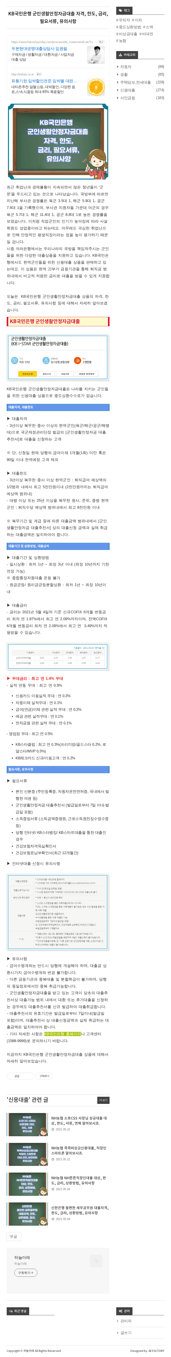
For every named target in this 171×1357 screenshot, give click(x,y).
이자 (138, 20)
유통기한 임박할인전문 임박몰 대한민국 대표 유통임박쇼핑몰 (44, 81)
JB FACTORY (156, 1351)
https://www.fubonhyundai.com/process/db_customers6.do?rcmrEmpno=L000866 (53, 42)
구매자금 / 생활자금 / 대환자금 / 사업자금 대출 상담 (42, 57)
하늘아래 (22, 1257)
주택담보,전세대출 (135, 82)
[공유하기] (23, 1076)
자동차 (125, 67)
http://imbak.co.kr (22, 74)
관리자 (126, 1321)
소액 (149, 27)
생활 (123, 74)
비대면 (147, 34)
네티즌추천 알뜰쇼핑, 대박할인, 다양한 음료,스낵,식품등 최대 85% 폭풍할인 (43, 89)
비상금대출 (128, 34)
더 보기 (103, 1100)
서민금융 (127, 98)
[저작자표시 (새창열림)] (55, 1076)
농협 (122, 41)
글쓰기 (126, 1333)
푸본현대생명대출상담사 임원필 (39, 48)
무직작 (124, 20)
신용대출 (127, 90)
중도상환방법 (130, 27)
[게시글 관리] (29, 1076)
